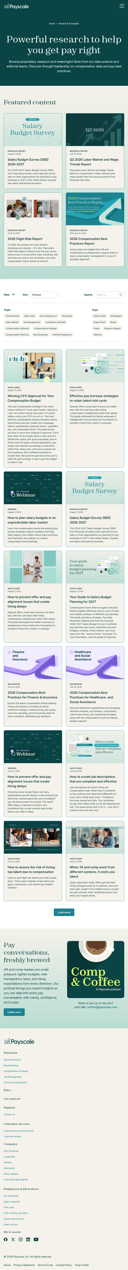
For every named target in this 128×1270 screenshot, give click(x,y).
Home (52, 23)
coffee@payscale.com (102, 1007)
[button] (122, 6)
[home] (16, 5)
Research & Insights (69, 23)
